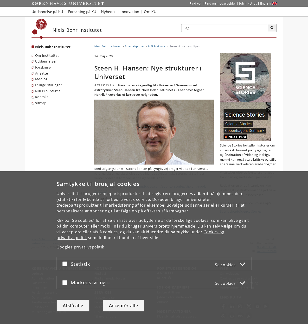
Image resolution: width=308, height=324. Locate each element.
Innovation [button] (130, 11)
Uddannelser (46, 61)
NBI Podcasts (156, 46)
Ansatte (41, 73)
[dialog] (154, 247)
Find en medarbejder (220, 3)
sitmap (41, 103)
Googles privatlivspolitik (80, 247)
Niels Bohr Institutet (53, 46)
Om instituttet (47, 55)
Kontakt (41, 97)
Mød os (41, 79)
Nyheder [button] (108, 11)
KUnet (252, 3)
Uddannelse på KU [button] (47, 11)
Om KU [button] (150, 11)
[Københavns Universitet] (39, 29)
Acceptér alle (123, 305)
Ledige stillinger (48, 85)
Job (241, 3)
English (265, 3)
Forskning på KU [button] (82, 11)
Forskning (43, 67)
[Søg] (272, 28)
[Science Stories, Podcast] (248, 97)
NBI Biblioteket (47, 91)
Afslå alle (73, 305)
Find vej (195, 3)
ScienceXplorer (134, 46)
